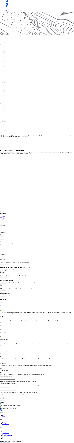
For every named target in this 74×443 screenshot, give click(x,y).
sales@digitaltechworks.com (8, 435)
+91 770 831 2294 (6, 433)
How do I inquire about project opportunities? (6, 376)
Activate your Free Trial (4, 254)
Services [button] (7, 9)
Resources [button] (7, 10)
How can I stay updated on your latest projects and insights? (8, 390)
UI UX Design (3, 232)
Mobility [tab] (2, 217)
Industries (3, 416)
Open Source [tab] (2, 216)
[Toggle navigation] (14, 2)
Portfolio (3, 415)
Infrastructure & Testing (5, 425)
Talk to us (8, 11)
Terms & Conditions (3, 442)
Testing (2, 236)
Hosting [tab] (1, 219)
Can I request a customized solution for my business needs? (8, 383)
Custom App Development (5, 424)
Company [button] (7, 8)
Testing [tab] (1, 218)
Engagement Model (4, 414)
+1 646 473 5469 (6, 434)
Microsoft (3, 422)
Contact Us (3, 417)
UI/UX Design (4, 423)
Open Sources (3, 225)
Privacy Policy (8, 442)
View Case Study (3, 264)
